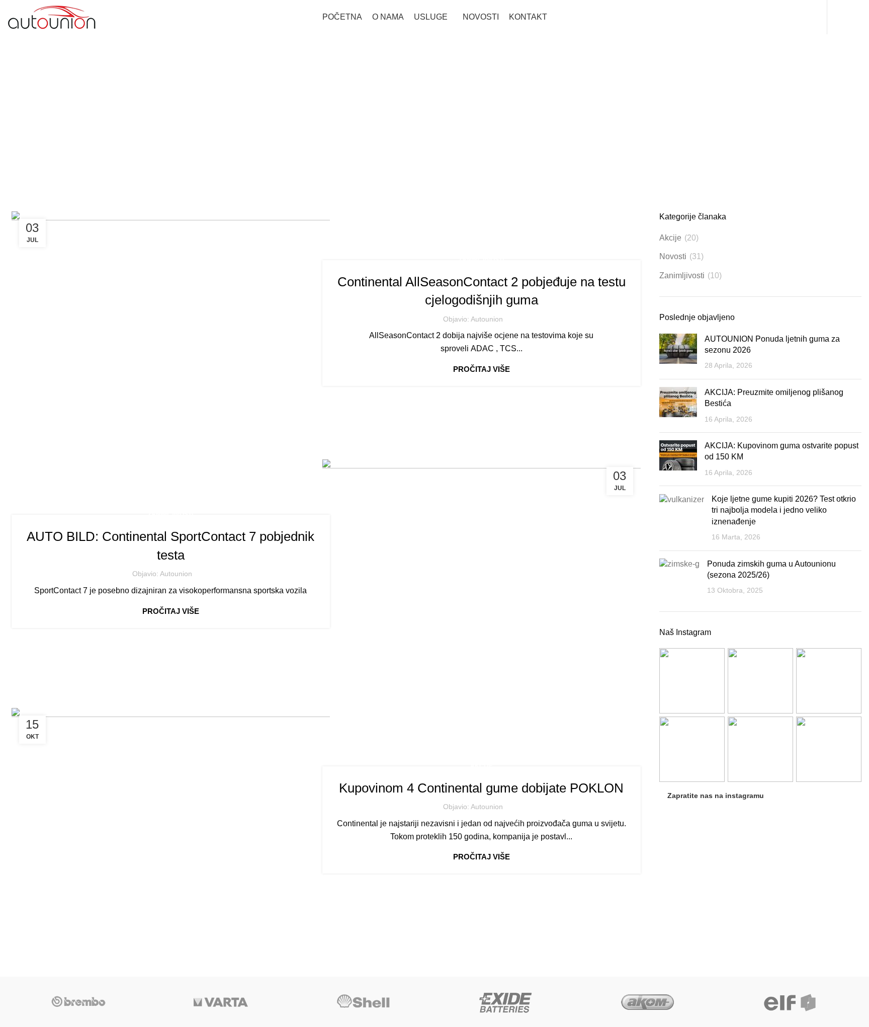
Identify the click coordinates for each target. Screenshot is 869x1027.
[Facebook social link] (839, 17)
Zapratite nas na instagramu (715, 796)
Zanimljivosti (481, 259)
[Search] (818, 17)
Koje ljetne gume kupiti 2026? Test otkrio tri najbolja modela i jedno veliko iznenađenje (784, 510)
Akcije (481, 765)
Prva (400, 135)
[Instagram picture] (692, 681)
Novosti (672, 256)
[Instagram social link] (854, 17)
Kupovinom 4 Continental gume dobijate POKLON (481, 788)
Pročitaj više (481, 369)
